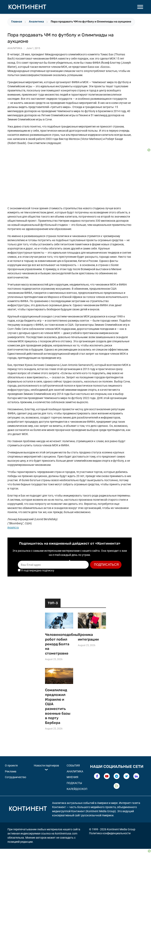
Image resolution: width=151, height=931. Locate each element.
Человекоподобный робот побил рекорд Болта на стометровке (59, 644)
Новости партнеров (46, 765)
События (73, 765)
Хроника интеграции (88, 637)
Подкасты (74, 783)
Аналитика (36, 21)
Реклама (10, 771)
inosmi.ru (13, 527)
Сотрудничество (15, 777)
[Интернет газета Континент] (27, 809)
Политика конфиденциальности (110, 833)
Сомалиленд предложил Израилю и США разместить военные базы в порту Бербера (57, 706)
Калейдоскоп (77, 789)
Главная (16, 21)
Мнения (72, 777)
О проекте (11, 765)
